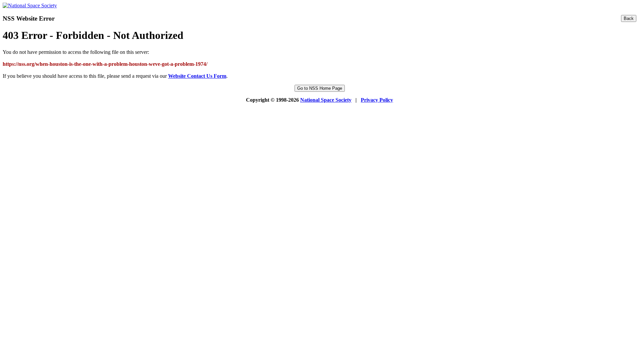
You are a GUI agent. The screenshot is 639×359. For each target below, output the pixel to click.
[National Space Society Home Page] (30, 5)
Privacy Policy (377, 100)
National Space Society (325, 100)
